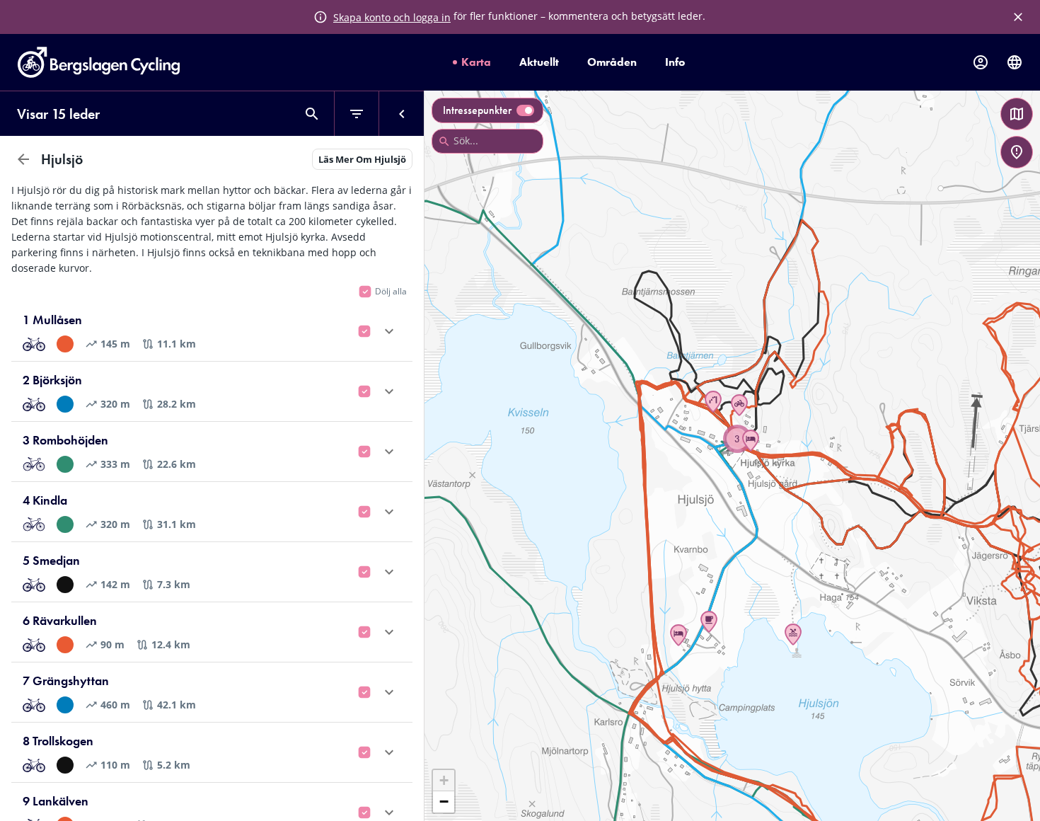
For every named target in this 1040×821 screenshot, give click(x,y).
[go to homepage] (98, 74)
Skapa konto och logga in (392, 17)
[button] (793, 634)
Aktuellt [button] (539, 61)
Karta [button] (476, 61)
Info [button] (675, 61)
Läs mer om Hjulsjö (362, 159)
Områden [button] (612, 61)
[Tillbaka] (23, 159)
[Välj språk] (1014, 62)
